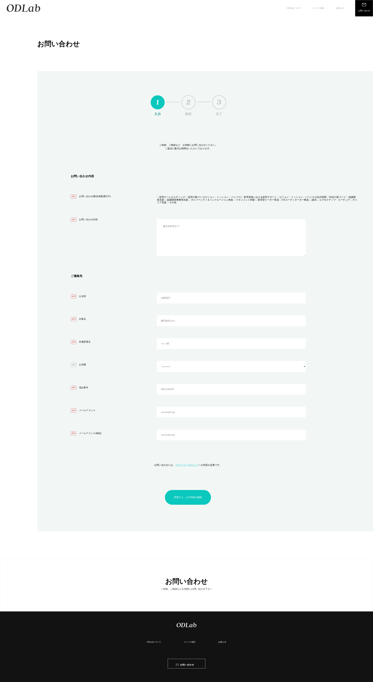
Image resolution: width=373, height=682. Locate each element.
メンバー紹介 (318, 8)
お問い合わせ (186, 581)
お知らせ (340, 8)
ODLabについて (294, 8)
